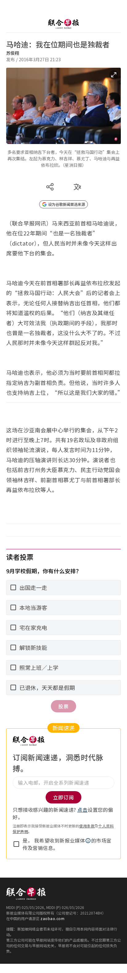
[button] (88, 841)
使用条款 (87, 825)
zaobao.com (52, 918)
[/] (63, 23)
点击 (82, 809)
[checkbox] (16, 844)
